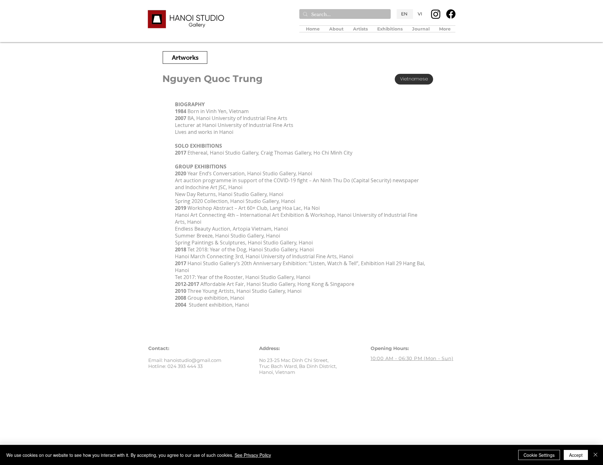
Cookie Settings (539, 455)
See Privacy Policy (253, 455)
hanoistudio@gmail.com (192, 360)
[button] (360, 29)
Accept (576, 455)
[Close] (595, 455)
